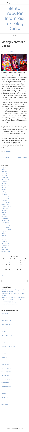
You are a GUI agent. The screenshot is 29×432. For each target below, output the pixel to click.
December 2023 (5, 201)
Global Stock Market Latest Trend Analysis (13, 297)
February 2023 (5, 220)
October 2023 (5, 204)
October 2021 (5, 249)
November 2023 (5, 202)
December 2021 (5, 247)
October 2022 (5, 228)
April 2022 (4, 239)
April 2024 (4, 193)
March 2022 (4, 241)
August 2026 (4, 168)
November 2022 (5, 226)
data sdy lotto (5, 390)
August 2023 (4, 208)
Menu (14, 35)
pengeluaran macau (7, 339)
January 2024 (5, 199)
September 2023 (6, 206)
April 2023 (4, 216)
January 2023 (5, 222)
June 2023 (4, 212)
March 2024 (4, 195)
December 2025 (5, 183)
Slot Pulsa (4, 331)
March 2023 (4, 218)
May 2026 (4, 173)
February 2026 (5, 179)
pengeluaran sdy (6, 386)
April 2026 (4, 175)
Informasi (8, 151)
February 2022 (5, 243)
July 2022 (3, 233)
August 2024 (4, 185)
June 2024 (4, 189)
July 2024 (3, 187)
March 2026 (4, 177)
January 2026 (5, 181)
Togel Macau (5, 313)
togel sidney (4, 404)
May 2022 (4, 237)
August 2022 (4, 232)
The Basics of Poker (22, 157)
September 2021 (6, 251)
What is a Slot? (5, 157)
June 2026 (4, 171)
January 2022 (5, 245)
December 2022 (5, 224)
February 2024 (5, 197)
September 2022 (6, 230)
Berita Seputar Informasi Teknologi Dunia (14, 18)
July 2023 (3, 210)
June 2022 (4, 235)
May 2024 (4, 191)
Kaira (15, 428)
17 (2, 267)
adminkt (16, 51)
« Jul (2, 275)
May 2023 (4, 214)
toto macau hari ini (6, 335)
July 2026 (3, 170)
